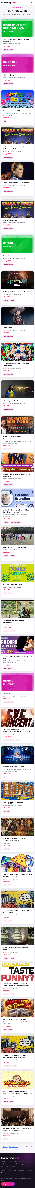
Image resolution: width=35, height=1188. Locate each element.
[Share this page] (32, 2)
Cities (9, 1170)
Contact (29, 1170)
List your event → (8, 1184)
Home (3, 1170)
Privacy (3, 1173)
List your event (19, 1170)
